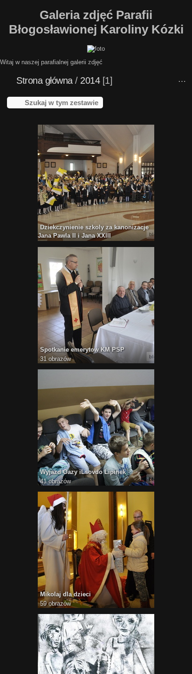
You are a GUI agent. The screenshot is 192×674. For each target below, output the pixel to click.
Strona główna (44, 80)
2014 (90, 80)
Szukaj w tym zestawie (61, 103)
